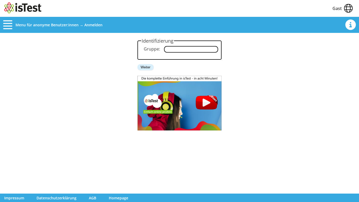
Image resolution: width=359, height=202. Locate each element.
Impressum (14, 197)
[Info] (350, 24)
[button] (9, 24)
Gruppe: (152, 49)
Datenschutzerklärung (56, 197)
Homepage (118, 197)
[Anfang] (23, 12)
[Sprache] (348, 8)
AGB (92, 197)
